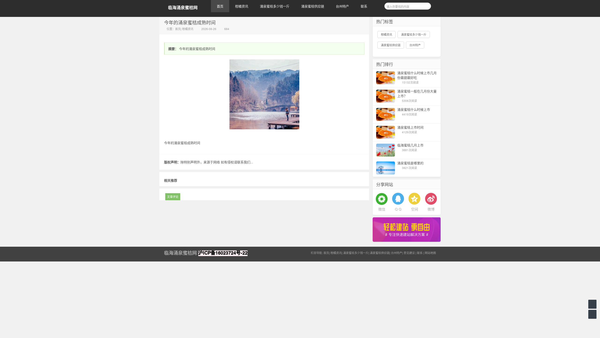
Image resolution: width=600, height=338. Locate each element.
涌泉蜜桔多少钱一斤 (274, 6)
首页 (220, 6)
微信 (381, 209)
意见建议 (409, 253)
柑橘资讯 (241, 6)
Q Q (398, 209)
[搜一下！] (426, 5)
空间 (414, 209)
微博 (431, 209)
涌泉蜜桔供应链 (312, 6)
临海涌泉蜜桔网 (183, 8)
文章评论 (172, 197)
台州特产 (342, 6)
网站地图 (430, 253)
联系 (364, 6)
